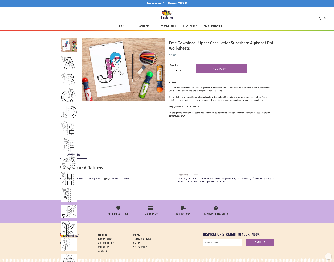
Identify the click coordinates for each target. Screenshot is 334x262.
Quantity (174, 65)
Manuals (102, 251)
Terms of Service (142, 239)
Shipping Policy (106, 243)
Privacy (137, 235)
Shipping (105, 178)
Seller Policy (140, 247)
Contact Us (103, 247)
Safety (136, 243)
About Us (102, 235)
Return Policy (105, 239)
